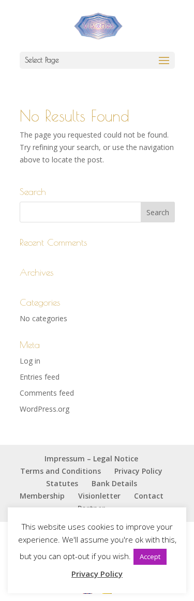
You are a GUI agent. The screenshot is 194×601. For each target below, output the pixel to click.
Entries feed (39, 377)
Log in (30, 361)
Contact (148, 496)
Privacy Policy (138, 471)
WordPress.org (44, 409)
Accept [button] (150, 556)
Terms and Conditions (60, 471)
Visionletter (99, 496)
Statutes (62, 483)
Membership (42, 496)
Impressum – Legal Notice (91, 458)
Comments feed (47, 393)
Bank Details (114, 483)
